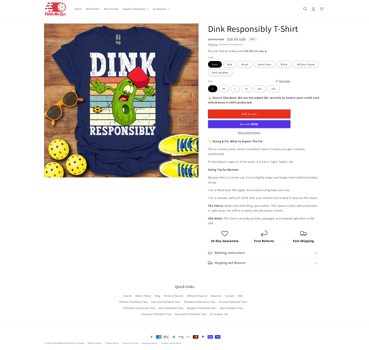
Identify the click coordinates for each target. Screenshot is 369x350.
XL (246, 89)
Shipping (212, 44)
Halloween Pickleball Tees (191, 314)
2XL (260, 89)
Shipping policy (150, 343)
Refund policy (94, 343)
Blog (157, 295)
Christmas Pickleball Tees (156, 314)
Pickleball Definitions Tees (200, 302)
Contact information (171, 343)
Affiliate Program (197, 295)
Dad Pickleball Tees (231, 308)
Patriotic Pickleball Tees (133, 302)
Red (229, 64)
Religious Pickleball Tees (201, 308)
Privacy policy (112, 343)
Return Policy (143, 295)
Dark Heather (220, 72)
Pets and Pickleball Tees (165, 302)
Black (284, 64)
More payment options (249, 132)
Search (128, 295)
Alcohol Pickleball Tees (233, 302)
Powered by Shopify (74, 343)
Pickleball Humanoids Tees (139, 308)
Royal (244, 64)
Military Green (306, 64)
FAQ (240, 295)
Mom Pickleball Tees (171, 308)
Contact (229, 295)
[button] (135, 9)
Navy (215, 64)
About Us (216, 295)
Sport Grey (264, 64)
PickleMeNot (58, 343)
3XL (273, 89)
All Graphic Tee (219, 314)
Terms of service (131, 343)
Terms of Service (173, 295)
